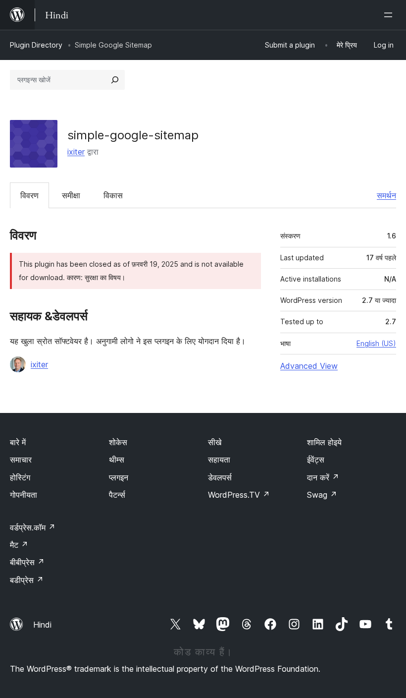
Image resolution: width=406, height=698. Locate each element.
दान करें (323, 477)
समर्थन (386, 195)
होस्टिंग (20, 477)
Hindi (42, 625)
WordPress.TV (239, 495)
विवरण (29, 195)
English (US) (376, 343)
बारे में (18, 442)
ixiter (76, 152)
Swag (322, 495)
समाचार (21, 460)
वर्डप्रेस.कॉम (32, 527)
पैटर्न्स (117, 495)
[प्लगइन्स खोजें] (115, 80)
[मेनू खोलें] (390, 15)
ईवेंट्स (315, 460)
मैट (19, 545)
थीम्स (116, 460)
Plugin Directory (36, 45)
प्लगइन (118, 477)
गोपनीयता (23, 495)
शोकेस (118, 442)
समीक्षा (71, 195)
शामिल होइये (324, 442)
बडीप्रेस (27, 580)
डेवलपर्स (220, 477)
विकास (113, 195)
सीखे (214, 442)
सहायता (219, 460)
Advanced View (309, 366)
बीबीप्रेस (27, 562)
